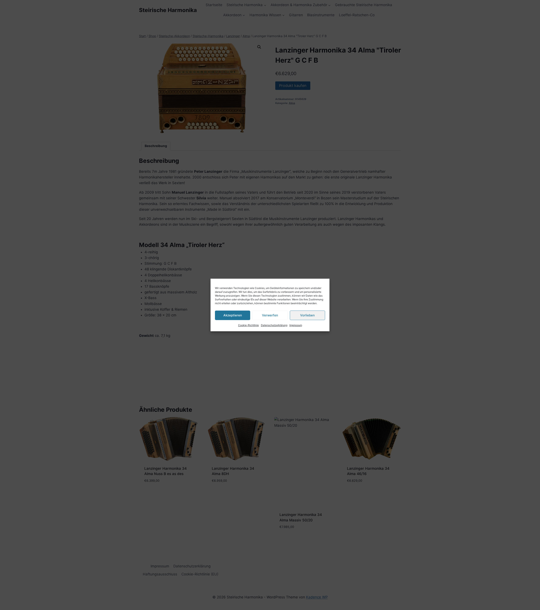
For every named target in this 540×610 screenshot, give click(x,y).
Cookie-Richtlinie (248, 325)
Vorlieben (307, 315)
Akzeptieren (232, 315)
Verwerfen (270, 315)
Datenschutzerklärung (274, 325)
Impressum (295, 325)
